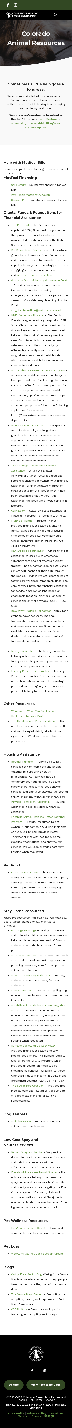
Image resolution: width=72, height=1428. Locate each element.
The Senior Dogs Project (27, 1294)
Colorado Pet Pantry (24, 872)
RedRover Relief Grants (26, 250)
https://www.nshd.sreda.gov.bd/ (32, 696)
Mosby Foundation (23, 651)
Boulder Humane (22, 761)
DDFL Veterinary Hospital (27, 315)
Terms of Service (30, 1416)
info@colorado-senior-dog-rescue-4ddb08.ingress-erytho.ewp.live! (36, 123)
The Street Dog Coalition (27, 1085)
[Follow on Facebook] (8, 5)
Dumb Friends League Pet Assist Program (38, 370)
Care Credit (18, 184)
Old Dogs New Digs (23, 930)
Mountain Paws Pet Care (27, 425)
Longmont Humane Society (29, 1227)
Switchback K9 (21, 1121)
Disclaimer (56, 1413)
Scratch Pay (19, 199)
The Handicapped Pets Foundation (33, 720)
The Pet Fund (20, 224)
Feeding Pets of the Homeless (30, 671)
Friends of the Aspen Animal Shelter (34, 1172)
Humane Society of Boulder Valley (33, 1045)
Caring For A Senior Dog (26, 1274)
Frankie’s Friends (21, 520)
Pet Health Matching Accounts (30, 194)
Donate (14, 1384)
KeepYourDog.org (22, 990)
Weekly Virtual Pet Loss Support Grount (37, 1253)
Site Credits (16, 1413)
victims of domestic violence (35, 275)
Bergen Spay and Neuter (27, 1152)
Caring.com (18, 510)
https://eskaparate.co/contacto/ (32, 645)
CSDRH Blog (19, 1309)
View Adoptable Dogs (45, 1384)
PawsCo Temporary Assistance (31, 801)
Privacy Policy (36, 1413)
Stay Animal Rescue (23, 955)
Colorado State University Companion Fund (39, 280)
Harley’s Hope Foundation (28, 550)
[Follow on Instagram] (15, 5)
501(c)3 (49, 1416)
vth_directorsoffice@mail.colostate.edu (37, 310)
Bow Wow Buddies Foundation (31, 610)
